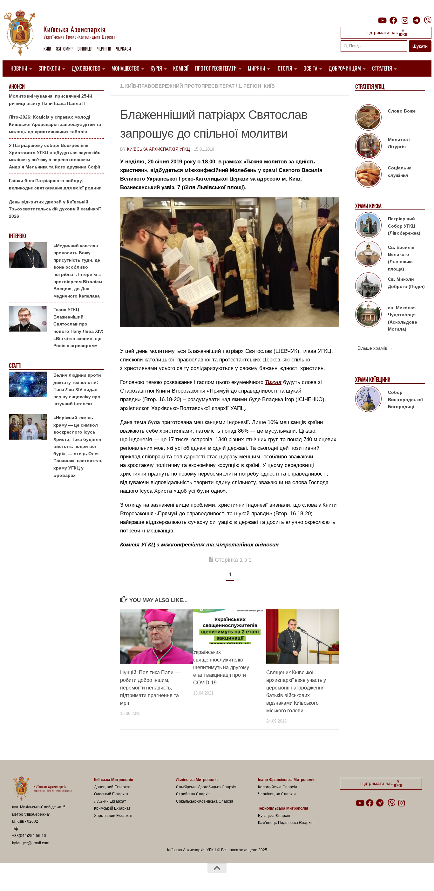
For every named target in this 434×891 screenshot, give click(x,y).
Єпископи (49, 68)
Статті (15, 365)
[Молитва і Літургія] (368, 147)
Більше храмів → (375, 348)
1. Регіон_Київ (256, 86)
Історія (284, 68)
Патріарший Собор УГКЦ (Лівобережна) (404, 226)
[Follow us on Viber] (427, 20)
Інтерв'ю (17, 236)
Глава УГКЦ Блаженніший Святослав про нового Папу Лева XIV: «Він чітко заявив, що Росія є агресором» (78, 327)
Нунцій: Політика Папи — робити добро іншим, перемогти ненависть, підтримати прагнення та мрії (150, 688)
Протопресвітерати (216, 68)
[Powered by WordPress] (35, 878)
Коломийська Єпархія (277, 787)
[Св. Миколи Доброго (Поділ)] (368, 286)
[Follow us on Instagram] (405, 20)
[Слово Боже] (368, 118)
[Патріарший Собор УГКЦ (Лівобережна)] (368, 226)
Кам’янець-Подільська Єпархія (286, 822)
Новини (18, 68)
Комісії (181, 68)
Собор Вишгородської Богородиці (405, 399)
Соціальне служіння (399, 171)
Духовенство (85, 68)
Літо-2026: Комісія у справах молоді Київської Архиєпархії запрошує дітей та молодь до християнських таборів (55, 124)
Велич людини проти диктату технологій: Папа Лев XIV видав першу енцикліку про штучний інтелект (77, 389)
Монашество (125, 68)
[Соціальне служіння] (368, 175)
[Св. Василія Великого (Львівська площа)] (368, 255)
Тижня (273, 382)
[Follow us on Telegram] (416, 20)
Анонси (16, 86)
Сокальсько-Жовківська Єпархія (204, 801)
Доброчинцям (345, 68)
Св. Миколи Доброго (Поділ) (406, 283)
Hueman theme (86, 878)
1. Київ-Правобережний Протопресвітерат (177, 86)
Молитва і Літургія (399, 143)
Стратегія (382, 68)
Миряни (256, 68)
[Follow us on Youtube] (382, 20)
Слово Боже (402, 110)
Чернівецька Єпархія (277, 794)
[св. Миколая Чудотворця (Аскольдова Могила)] (368, 315)
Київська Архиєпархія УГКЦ (158, 149)
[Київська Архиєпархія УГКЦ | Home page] (64, 33)
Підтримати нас (382, 32)
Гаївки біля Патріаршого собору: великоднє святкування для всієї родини (55, 184)
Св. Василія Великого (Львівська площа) (401, 258)
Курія (156, 68)
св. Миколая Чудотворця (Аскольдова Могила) (402, 318)
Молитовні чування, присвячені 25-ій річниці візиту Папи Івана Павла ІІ (50, 99)
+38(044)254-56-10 (29, 835)
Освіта (310, 68)
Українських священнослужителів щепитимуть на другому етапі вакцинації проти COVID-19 (221, 667)
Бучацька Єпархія (274, 815)
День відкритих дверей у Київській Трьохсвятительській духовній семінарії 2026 (55, 209)
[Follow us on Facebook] (393, 20)
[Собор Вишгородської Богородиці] (368, 400)
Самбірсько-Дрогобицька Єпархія (206, 787)
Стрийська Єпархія (193, 794)
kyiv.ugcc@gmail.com (30, 843)
